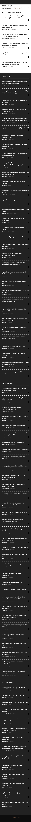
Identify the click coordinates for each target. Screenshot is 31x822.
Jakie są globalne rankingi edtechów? (13, 688)
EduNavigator (5, 322)
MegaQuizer (4, 185)
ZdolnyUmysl (4, 104)
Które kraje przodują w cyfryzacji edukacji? (15, 547)
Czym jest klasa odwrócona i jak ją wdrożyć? (15, 128)
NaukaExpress (5, 47)
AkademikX (4, 760)
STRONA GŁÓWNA (17, 8)
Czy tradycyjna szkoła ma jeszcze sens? (14, 346)
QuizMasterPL (5, 57)
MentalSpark (4, 20)
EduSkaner (4, 95)
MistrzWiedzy (4, 231)
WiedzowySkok (5, 276)
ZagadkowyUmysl (5, 213)
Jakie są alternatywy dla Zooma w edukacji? (15, 702)
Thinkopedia (4, 437)
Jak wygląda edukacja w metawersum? (13, 425)
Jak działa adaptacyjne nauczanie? (12, 237)
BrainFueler (4, 66)
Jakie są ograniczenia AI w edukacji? (13, 442)
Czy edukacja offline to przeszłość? (13, 582)
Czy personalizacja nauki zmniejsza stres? (14, 590)
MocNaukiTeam (5, 497)
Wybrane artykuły (16, 817)
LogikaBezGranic (5, 194)
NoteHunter (4, 523)
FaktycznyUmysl (5, 29)
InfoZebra (4, 204)
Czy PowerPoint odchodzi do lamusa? (13, 695)
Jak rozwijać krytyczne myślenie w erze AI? (15, 512)
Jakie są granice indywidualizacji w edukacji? (15, 449)
